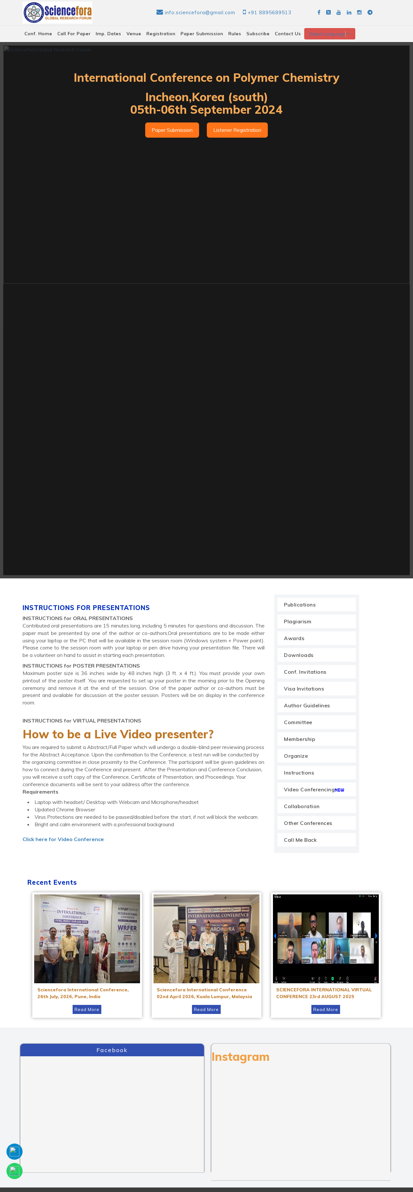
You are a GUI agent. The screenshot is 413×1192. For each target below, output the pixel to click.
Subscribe (258, 34)
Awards (294, 638)
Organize (296, 756)
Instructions (299, 772)
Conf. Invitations (305, 672)
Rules (234, 34)
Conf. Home (38, 34)
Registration (161, 34)
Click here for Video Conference (63, 839)
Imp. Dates (108, 34)
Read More (87, 1009)
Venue (133, 34)
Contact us (288, 34)
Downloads (299, 655)
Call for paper (74, 34)
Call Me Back (300, 840)
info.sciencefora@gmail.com (200, 12)
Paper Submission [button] (172, 130)
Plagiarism (297, 621)
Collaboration (302, 806)
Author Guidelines (307, 705)
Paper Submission (202, 34)
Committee (298, 722)
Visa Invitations (304, 688)
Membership (299, 739)
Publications (300, 604)
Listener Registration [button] (237, 130)
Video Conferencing (309, 789)
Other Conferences (308, 823)
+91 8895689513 (269, 12)
